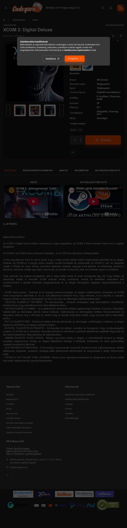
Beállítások (51, 58)
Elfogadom (73, 58)
